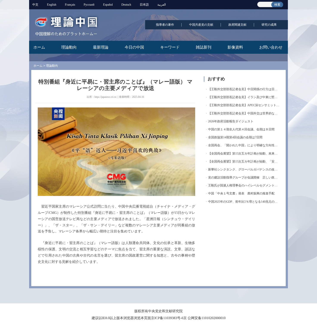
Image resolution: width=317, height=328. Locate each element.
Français (70, 4)
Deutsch (126, 4)
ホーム (39, 47)
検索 (277, 4)
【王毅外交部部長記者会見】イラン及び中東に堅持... (244, 97)
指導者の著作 (165, 24)
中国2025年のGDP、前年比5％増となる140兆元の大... (244, 201)
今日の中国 (134, 47)
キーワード (170, 47)
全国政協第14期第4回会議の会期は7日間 (235, 137)
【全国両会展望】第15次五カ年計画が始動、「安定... (244, 161)
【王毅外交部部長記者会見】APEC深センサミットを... (245, 105)
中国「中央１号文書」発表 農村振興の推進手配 (241, 193)
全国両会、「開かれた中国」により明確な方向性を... (244, 145)
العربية (161, 4)
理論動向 (69, 47)
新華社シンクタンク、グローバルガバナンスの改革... (244, 169)
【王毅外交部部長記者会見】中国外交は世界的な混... (244, 113)
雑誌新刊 (203, 47)
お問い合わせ (270, 47)
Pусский (89, 4)
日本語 (144, 4)
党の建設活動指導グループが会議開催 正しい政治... (244, 177)
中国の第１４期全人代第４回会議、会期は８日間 (241, 129)
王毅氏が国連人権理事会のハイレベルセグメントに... (244, 185)
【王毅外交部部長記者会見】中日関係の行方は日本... (244, 89)
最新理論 (100, 47)
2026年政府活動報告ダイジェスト (230, 121)
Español (108, 4)
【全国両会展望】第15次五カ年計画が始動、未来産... (244, 153)
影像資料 (235, 47)
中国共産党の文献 (201, 24)
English (51, 4)
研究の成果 (269, 24)
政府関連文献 (237, 24)
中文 (35, 4)
